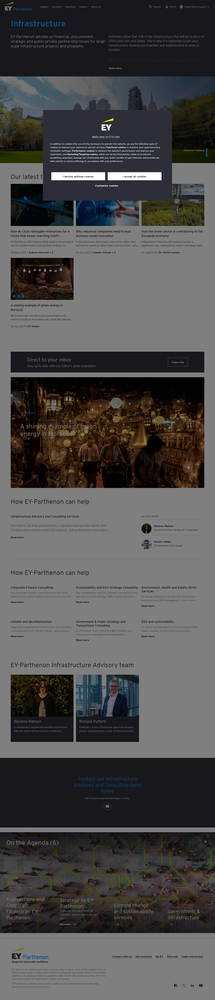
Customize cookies (106, 185)
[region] (107, 155)
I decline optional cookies (78, 176)
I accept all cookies (134, 176)
